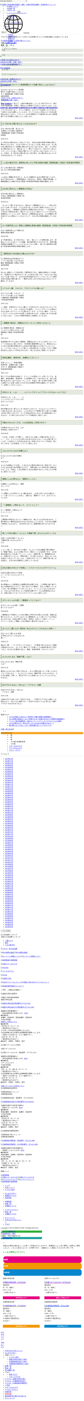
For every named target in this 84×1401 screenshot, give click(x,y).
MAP (26, 1013)
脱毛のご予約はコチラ (62, 1298)
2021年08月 (9, 866)
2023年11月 (9, 810)
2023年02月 (9, 830)
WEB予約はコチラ (21, 1298)
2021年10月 (9, 862)
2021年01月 (9, 881)
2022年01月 (9, 856)
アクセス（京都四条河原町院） (16, 1383)
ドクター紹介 (10, 1190)
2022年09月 (9, 838)
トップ (7, 1185)
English (10, 34)
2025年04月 (9, 776)
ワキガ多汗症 (10, 945)
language (3, 1)
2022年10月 (9, 836)
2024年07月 (9, 795)
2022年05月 (9, 847)
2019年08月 (9, 916)
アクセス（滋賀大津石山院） (15, 1379)
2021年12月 (9, 858)
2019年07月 (9, 918)
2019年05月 (9, 922)
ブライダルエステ (15, 748)
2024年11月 (9, 787)
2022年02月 (9, 853)
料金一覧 (8, 1212)
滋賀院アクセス (10, 1195)
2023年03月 (9, 828)
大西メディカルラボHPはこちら (12, 1086)
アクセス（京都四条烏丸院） (15, 1381)
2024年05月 (9, 797)
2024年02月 (9, 804)
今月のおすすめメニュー (14, 1351)
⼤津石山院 (5, 52)
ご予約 (7, 1385)
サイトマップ (10, 1218)
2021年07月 (9, 868)
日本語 (10, 41)
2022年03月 (9, 851)
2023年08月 (9, 817)
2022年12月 (9, 832)
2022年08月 (9, 840)
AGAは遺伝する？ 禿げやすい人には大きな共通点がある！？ (31, 723)
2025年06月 (9, 772)
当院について (10, 1187)
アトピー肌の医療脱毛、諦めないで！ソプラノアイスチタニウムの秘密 (35, 721)
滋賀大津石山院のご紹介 (18, 1359)
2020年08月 (9, 892)
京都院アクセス (10, 1214)
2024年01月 (9, 806)
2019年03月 (9, 927)
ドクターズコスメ (11, 1210)
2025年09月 (9, 765)
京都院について (10, 1206)
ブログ (7, 1224)
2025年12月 (9, 759)
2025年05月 (9, 774)
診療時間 (7, 68)
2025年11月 (9, 761)
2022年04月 (9, 849)
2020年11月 (9, 886)
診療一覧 (8, 1204)
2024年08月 (9, 793)
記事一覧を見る (6, 729)
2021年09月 (9, 864)
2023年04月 (9, 825)
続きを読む (79, 118)
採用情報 (8, 1201)
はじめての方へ (10, 1193)
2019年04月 (9, 924)
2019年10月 (9, 912)
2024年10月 (9, 789)
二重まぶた (9, 940)
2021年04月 (9, 875)
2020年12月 (9, 884)
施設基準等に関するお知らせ (15, 1396)
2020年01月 (9, 905)
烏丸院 (5, 1266)
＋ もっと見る (6, 931)
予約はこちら (2, 1345)
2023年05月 (9, 823)
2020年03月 (9, 901)
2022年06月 (9, 845)
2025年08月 (9, 767)
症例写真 (8, 1198)
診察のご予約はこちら (9, 1022)
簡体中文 (11, 36)
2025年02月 (9, 780)
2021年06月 (9, 871)
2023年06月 (9, 821)
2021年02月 (9, 879)
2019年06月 (9, 920)
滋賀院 (5, 1259)
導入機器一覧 (10, 1370)
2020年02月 (9, 903)
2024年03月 (9, 802)
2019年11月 (9, 909)
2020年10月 (9, 888)
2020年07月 (9, 894)
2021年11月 (9, 860)
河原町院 (6, 1272)
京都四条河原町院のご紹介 (19, 1364)
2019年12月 (9, 907)
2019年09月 (9, 914)
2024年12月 (9, 784)
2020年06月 (9, 896)
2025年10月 (9, 763)
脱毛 (6, 943)
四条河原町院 (6, 89)
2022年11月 (9, 834)
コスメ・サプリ (14, 750)
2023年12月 (9, 808)
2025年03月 (9, 778)
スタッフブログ (14, 1377)
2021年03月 (9, 877)
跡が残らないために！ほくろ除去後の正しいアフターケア (30, 725)
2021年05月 (9, 873)
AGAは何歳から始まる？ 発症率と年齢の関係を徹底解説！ (30, 717)
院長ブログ (13, 1374)
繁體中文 (11, 39)
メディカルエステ (15, 746)
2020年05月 (9, 899)
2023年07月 (9, 819)
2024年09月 (9, 791)
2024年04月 (9, 800)
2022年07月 (9, 843)
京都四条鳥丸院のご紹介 (18, 1361)
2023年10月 (9, 812)
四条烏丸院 (5, 72)
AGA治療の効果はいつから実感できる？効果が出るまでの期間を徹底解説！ (37, 719)
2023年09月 (9, 815)
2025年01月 (9, 782)
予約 (1, 68)
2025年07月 (9, 769)
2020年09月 (9, 890)
